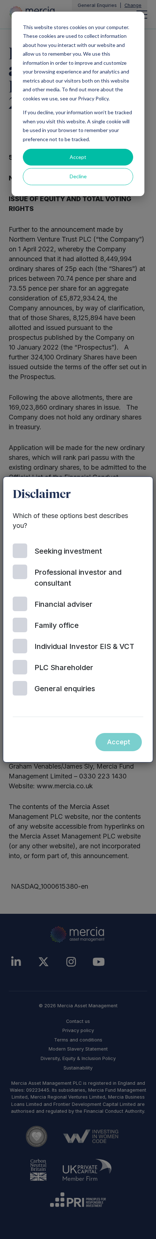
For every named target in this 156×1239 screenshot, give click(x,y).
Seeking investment (68, 551)
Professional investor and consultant (78, 577)
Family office (56, 625)
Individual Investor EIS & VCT (84, 646)
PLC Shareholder (63, 667)
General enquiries (64, 688)
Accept (78, 157)
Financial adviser (63, 604)
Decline (78, 176)
